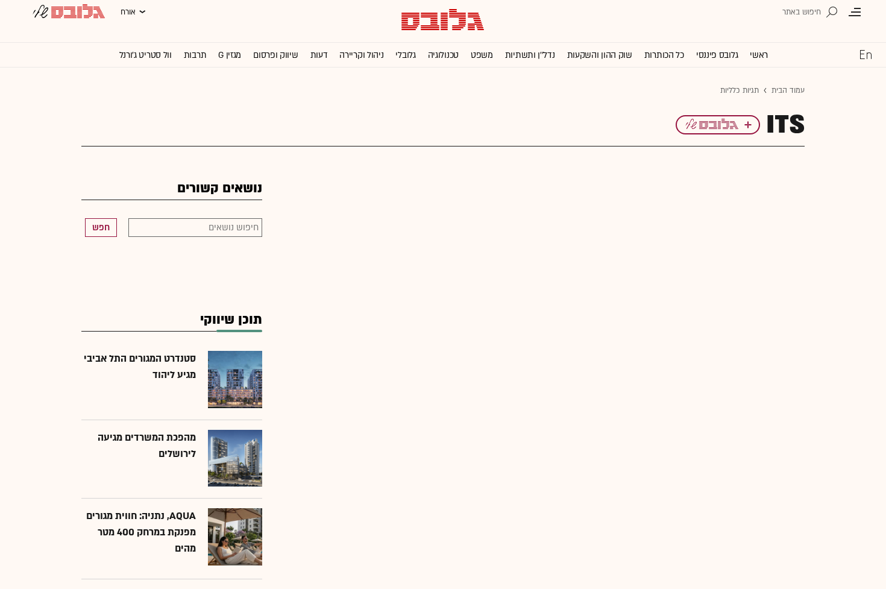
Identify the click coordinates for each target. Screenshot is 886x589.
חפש (101, 227)
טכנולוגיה (443, 55)
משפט (482, 55)
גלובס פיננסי (717, 55)
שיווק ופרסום (275, 55)
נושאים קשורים (219, 188)
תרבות (195, 55)
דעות (319, 55)
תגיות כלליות (739, 90)
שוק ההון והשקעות (599, 55)
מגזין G (229, 55)
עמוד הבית (788, 90)
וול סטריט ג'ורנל (145, 55)
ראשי (759, 55)
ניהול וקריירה (361, 55)
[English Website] (865, 54)
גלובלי (405, 55)
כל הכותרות (664, 55)
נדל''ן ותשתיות (530, 55)
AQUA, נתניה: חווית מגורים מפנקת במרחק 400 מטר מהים (141, 532)
